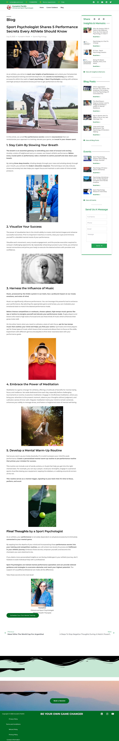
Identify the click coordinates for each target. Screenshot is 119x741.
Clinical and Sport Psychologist (22, 8)
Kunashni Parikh (19, 6)
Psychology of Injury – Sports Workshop (100, 168)
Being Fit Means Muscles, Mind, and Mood (99, 61)
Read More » (96, 36)
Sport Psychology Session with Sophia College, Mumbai (100, 158)
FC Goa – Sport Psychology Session (99, 51)
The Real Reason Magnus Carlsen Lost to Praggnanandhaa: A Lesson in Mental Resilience (101, 104)
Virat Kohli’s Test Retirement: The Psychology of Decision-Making (101, 129)
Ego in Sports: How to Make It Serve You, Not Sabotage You (100, 117)
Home (42, 7)
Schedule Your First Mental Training (22, 615)
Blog (62, 7)
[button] (94, 19)
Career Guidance (52, 7)
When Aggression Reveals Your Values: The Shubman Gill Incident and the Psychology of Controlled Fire (101, 90)
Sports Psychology (39, 36)
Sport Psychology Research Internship (100, 190)
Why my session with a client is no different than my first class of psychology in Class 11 (101, 31)
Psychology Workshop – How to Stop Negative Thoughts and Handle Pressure (101, 179)
